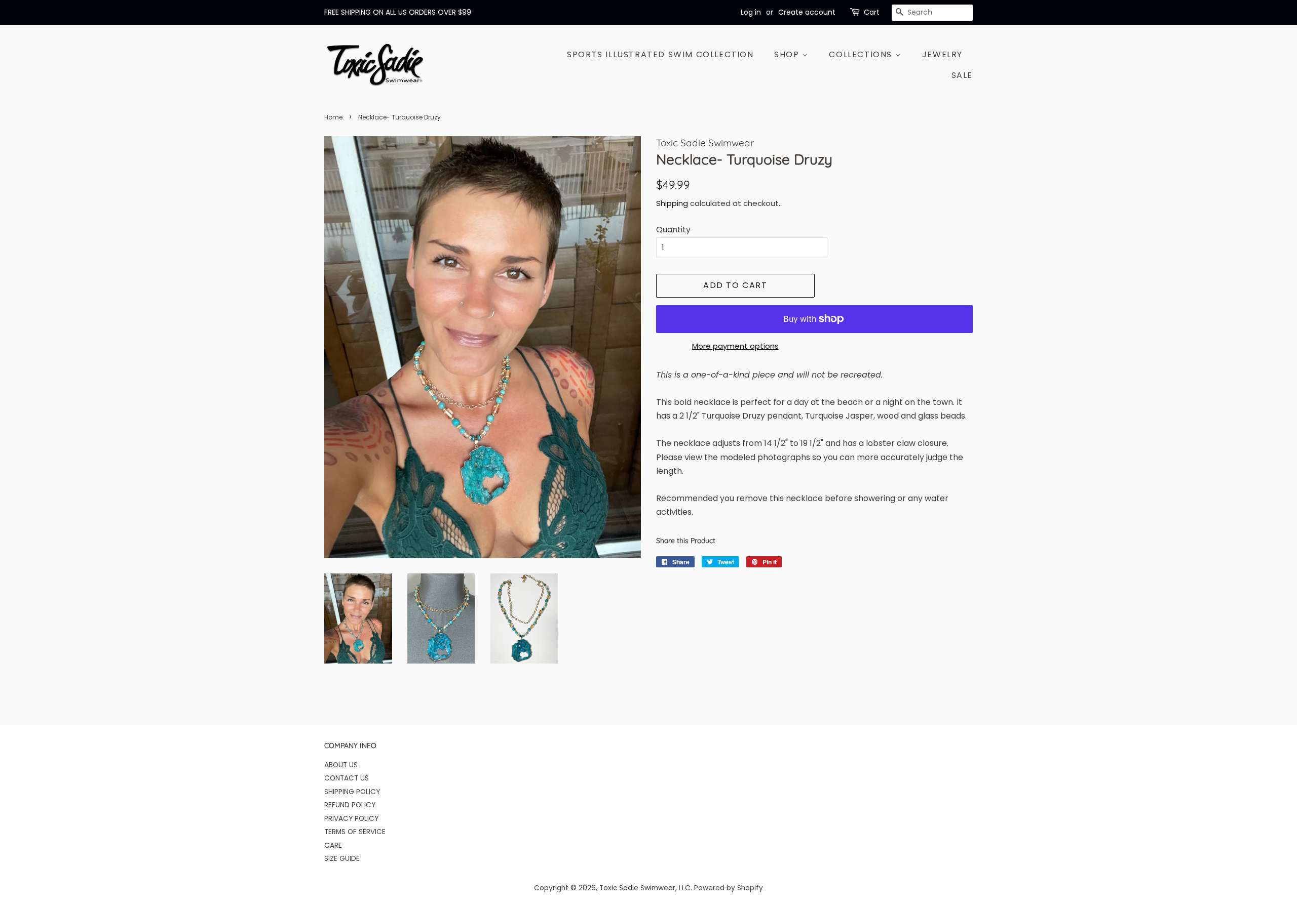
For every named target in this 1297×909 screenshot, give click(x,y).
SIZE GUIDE (342, 858)
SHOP (788, 54)
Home (333, 117)
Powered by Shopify (728, 888)
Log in (751, 12)
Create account (806, 12)
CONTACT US (346, 778)
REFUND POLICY (349, 805)
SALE (962, 75)
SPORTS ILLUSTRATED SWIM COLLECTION (660, 54)
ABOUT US (341, 765)
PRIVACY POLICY (351, 818)
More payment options (735, 346)
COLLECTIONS (862, 54)
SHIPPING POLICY (352, 792)
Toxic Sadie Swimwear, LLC (645, 888)
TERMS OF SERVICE (355, 832)
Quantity (673, 229)
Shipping (672, 203)
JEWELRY (942, 54)
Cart (872, 12)
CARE (333, 845)
